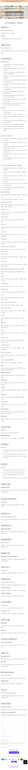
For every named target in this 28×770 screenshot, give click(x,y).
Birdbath (11, 765)
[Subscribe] (26, 740)
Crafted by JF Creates (14, 766)
